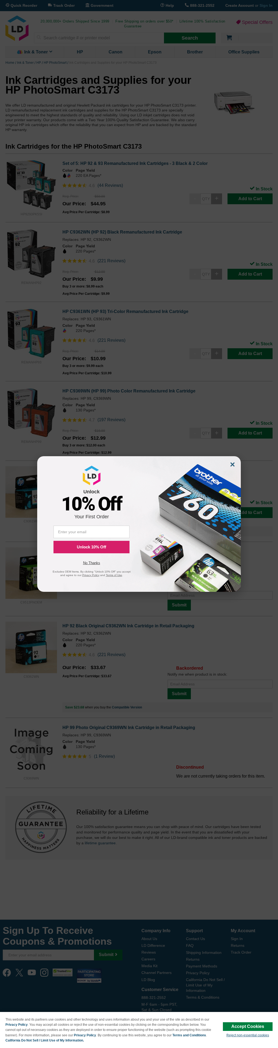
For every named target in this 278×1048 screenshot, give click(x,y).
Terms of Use (114, 575)
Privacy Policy (16, 1025)
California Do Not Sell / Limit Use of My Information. (44, 1040)
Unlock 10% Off (91, 547)
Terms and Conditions (189, 1035)
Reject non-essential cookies (247, 1035)
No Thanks (91, 563)
